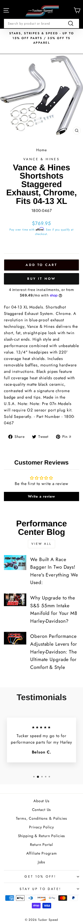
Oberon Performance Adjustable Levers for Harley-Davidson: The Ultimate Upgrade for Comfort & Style (53, 651)
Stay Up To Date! (40, 889)
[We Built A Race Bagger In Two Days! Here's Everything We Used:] (15, 562)
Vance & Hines (41, 159)
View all (41, 544)
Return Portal (41, 844)
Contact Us (41, 809)
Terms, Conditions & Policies (41, 818)
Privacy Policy (41, 827)
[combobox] (41, 23)
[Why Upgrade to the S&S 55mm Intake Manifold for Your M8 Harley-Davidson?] (15, 599)
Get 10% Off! (40, 876)
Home (41, 150)
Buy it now (41, 278)
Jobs (41, 862)
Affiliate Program (41, 853)
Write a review (41, 496)
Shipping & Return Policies (41, 835)
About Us (41, 801)
